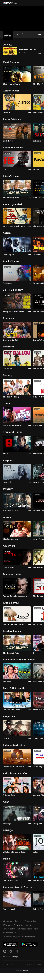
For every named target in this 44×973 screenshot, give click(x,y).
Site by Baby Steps (34, 964)
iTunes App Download (10, 945)
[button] (22, 51)
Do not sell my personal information (19, 937)
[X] (17, 951)
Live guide (7, 921)
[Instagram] (5, 951)
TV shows (7, 925)
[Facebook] (11, 951)
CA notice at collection (28, 929)
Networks (18, 925)
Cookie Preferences (22, 971)
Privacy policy (9, 929)
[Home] (10, 3)
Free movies (30, 921)
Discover (18, 921)
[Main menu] (39, 3)
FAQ (17, 933)
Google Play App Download (29, 945)
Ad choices (8, 933)
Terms (28, 925)
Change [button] (15, 957)
